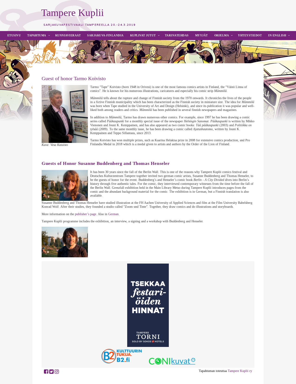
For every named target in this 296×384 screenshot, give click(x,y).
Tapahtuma (36, 35)
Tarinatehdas (177, 35)
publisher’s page (85, 214)
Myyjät (201, 35)
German (113, 214)
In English (277, 35)
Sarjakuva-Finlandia (105, 35)
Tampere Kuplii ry (240, 371)
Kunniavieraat (68, 35)
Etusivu (14, 35)
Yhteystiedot (250, 35)
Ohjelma (221, 35)
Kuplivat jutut (143, 35)
